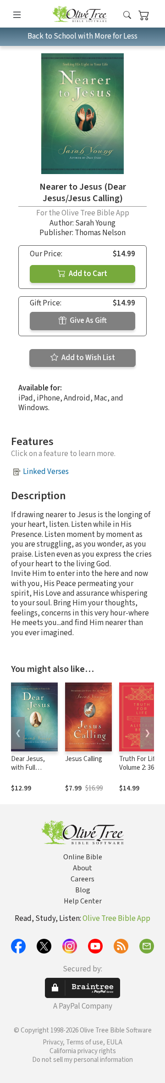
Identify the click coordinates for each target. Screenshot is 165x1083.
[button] (127, 15)
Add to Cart (87, 273)
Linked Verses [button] (46, 471)
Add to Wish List (87, 357)
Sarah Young (95, 223)
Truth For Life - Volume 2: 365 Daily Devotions (141, 767)
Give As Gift (87, 320)
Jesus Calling (83, 759)
